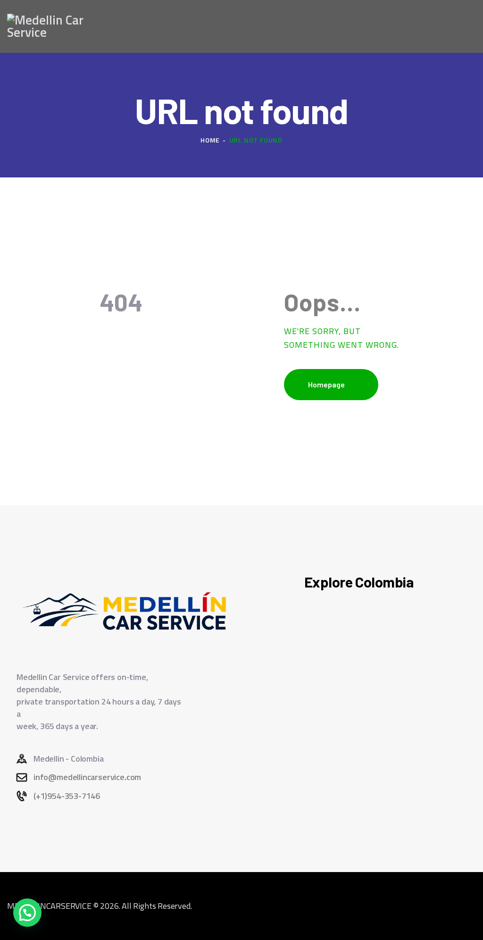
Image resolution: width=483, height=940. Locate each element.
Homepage (326, 384)
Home (210, 139)
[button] (27, 912)
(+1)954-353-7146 (66, 795)
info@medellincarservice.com (87, 777)
